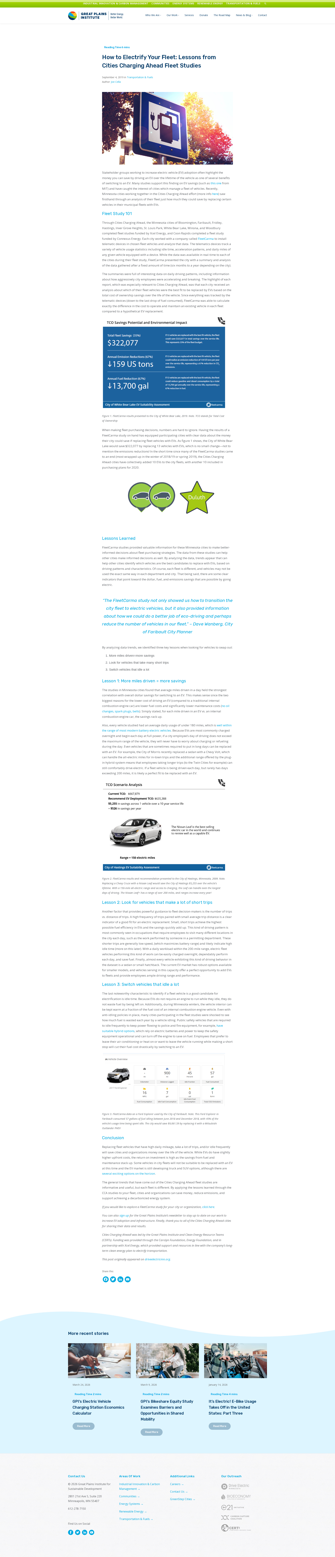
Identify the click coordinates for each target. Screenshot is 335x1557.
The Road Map (222, 15)
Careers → (177, 1484)
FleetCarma (206, 239)
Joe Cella (116, 81)
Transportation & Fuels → (136, 1519)
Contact (262, 15)
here (215, 194)
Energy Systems (183, 3)
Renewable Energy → (133, 1511)
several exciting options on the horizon (128, 1174)
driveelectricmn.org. (158, 1259)
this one (216, 183)
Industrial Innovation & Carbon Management (115, 3)
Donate (203, 15)
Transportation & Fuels (243, 3)
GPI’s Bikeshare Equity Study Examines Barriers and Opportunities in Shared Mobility (167, 1410)
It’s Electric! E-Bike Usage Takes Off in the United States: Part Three (232, 1407)
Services (189, 15)
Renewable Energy (210, 3)
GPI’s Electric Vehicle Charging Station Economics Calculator (98, 1407)
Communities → (129, 1496)
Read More (83, 1426)
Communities (160, 3)
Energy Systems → (131, 1504)
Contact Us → (179, 1491)
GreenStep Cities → (182, 1499)
